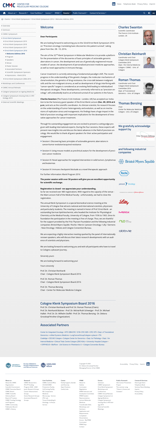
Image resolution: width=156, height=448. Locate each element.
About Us (82, 383)
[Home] (4, 13)
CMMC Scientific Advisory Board (10, 395)
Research (27, 380)
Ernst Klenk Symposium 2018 (16, 44)
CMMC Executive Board (12, 389)
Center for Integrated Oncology (51, 332)
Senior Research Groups (31, 396)
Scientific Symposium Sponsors (18, 72)
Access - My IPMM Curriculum (85, 421)
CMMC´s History (10, 409)
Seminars (6, 30)
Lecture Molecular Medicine (85, 401)
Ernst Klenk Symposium (21, 19)
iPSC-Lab (45, 398)
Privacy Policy (142, 4)
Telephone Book (140, 385)
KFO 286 (68, 332)
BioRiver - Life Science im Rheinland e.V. (66, 344)
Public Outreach (121, 380)
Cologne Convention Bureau (93, 344)
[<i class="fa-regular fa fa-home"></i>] (2, 19)
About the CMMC (10, 383)
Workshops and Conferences (14, 83)
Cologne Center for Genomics (74, 338)
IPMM (81, 380)
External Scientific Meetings (13, 102)
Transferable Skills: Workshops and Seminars (85, 407)
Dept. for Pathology (94, 338)
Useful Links (65, 389)
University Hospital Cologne (97, 341)
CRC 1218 (76, 332)
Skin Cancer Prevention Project (123, 384)
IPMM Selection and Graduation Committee (86, 393)
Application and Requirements (84, 412)
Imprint (152, 4)
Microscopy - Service (49, 396)
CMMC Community (11, 405)
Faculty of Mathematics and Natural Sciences (31, 366)
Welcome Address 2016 (16, 54)
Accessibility (124, 364)
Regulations (83, 389)
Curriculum (82, 387)
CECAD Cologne (55, 338)
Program (10, 57)
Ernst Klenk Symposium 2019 (16, 41)
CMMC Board (9, 391)
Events (7, 19)
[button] (12, 13)
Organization (9, 385)
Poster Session (12, 66)
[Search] (144, 13)
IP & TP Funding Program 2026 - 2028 (30, 386)
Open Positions (65, 387)
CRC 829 (84, 332)
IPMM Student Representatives (84, 397)
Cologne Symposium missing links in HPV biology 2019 (106, 402)
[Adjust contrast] (149, 13)
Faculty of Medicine (30, 364)
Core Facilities (47, 380)
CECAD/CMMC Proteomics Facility (48, 386)
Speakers (10, 60)
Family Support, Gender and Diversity (68, 384)
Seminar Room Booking (142, 387)
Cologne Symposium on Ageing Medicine (18, 92)
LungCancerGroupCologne (80, 335)
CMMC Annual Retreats (12, 87)
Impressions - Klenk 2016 (16, 75)
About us (8, 380)
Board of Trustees (11, 398)
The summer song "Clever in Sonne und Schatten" (123, 389)
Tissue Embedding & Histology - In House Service (49, 402)
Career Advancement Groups (31, 393)
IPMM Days (83, 424)
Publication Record (11, 407)
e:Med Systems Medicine (59, 335)
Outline (81, 385)
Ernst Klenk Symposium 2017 (16, 47)
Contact (81, 427)
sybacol (94, 335)
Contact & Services (141, 380)
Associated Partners (14, 69)
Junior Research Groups (31, 389)
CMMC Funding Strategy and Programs (13, 401)
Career (63, 380)
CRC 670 (93, 332)
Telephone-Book (129, 4)
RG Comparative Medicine (47, 393)
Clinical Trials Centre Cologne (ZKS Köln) (70, 341)
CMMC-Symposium (10, 34)
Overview (6, 26)
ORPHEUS (45, 344)
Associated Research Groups (30, 399)
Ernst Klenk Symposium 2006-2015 (18, 79)
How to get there (140, 383)
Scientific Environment (12, 387)
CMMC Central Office (49, 383)
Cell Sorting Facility (48, 389)
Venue (9, 63)
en (154, 13)
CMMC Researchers (30, 383)
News (119, 4)
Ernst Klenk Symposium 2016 (43, 19)
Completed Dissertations (83, 417)
